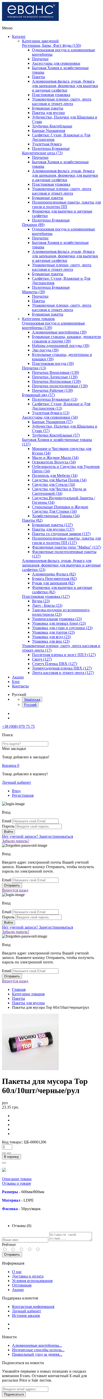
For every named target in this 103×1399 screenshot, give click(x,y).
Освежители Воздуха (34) (54, 462)
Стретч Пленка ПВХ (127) (54, 664)
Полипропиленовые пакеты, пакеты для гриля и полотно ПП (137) (66, 540)
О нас (17, 1272)
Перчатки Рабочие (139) (52, 390)
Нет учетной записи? (37, 836)
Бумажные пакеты (47, 108)
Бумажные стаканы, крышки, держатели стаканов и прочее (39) (66, 339)
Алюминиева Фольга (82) (54, 574)
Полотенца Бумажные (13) (54, 399)
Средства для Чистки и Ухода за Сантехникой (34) (59, 491)
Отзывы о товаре (16, 1183)
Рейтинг (9, 1244)
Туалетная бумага (47, 144)
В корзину (11, 1157)
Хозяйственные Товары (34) (56, 516)
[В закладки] (4, 1163)
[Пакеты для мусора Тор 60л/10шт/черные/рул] (30, 1069)
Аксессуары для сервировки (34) (50, 417)
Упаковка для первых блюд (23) (59, 623)
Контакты (20, 686)
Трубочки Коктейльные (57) (56, 435)
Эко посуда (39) (45, 350)
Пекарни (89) (33, 225)
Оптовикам (22, 1285)
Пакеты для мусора (48, 113)
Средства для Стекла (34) (53, 484)
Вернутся (15, 890)
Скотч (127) (42, 659)
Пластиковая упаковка (51, 95)
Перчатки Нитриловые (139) (56, 381)
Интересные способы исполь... (38, 1350)
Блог (16, 681)
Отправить (12, 1254)
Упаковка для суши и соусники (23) (62, 628)
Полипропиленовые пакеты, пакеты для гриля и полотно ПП (66, 204)
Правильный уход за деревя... (37, 1354)
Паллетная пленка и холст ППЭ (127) (64, 655)
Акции (18, 677)
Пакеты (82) (32, 520)
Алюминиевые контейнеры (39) (59, 332)
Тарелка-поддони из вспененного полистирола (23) (61, 612)
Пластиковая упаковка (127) (46, 596)
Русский (30, 705)
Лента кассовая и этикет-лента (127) (63, 673)
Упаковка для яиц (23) (51, 641)
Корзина (10, 765)
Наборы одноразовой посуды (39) (60, 345)
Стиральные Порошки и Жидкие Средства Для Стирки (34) (60, 509)
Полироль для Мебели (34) (55, 475)
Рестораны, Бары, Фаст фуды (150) (51, 45)
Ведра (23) (41, 601)
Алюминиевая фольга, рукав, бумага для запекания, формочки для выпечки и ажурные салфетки (65, 85)
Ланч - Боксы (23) (47, 605)
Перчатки (40, 59)
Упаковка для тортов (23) (53, 632)
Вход (16, 791)
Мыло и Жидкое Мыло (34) (55, 457)
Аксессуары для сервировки (56, 63)
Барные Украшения (48, 130)
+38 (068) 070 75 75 (18, 726)
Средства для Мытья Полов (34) (59, 480)
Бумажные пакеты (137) (52, 525)
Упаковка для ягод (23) (51, 637)
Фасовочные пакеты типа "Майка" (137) (66, 547)
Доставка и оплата (28, 1276)
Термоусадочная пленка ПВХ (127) (62, 668)
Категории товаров (38, 319)
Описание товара (17, 1179)
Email (6, 821)
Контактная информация (33, 1306)
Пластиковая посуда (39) (53, 363)
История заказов (26, 1315)
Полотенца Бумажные (51, 148)
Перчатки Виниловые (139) (55, 372)
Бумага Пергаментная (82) (54, 578)
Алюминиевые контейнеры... (37, 1345)
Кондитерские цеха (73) (42, 153)
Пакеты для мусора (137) (53, 529)
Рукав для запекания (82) (53, 583)
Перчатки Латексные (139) (55, 377)
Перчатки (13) (34, 368)
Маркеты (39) (33, 292)
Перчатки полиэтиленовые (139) (60, 386)
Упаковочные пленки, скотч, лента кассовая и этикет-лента (61, 101)
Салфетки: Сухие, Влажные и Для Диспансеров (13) (61, 406)
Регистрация (23, 795)
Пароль (8, 826)
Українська (32, 699)
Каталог (19, 36)
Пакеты (38, 77)
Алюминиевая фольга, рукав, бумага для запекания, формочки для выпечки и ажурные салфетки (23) (61, 565)
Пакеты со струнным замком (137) (61, 534)
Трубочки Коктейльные (52, 126)
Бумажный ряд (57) (38, 395)
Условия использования (32, 1281)
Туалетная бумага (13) (50, 413)
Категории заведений (40, 41)
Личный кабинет (16, 782)
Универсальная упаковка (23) (57, 619)
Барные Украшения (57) (52, 422)
